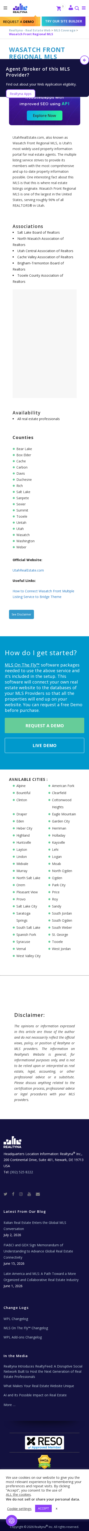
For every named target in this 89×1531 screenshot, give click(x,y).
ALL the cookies (18, 1494)
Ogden (57, 878)
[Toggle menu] (82, 8)
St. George (60, 934)
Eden (20, 821)
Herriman (59, 828)
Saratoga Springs (23, 917)
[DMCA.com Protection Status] (44, 1462)
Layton (21, 849)
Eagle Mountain (64, 814)
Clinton (21, 800)
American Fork (63, 785)
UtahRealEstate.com (28, 570)
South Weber (62, 927)
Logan (57, 856)
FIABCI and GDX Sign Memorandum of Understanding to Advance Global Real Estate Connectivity (38, 1251)
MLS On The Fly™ (22, 665)
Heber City (24, 828)
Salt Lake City (26, 906)
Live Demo (44, 745)
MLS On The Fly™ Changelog (26, 1328)
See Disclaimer (21, 614)
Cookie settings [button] (19, 1508)
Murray (21, 871)
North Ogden (62, 871)
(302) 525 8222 (21, 1172)
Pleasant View (27, 892)
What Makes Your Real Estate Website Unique (39, 1386)
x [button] (56, 1508)
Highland (23, 835)
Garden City (61, 821)
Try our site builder (63, 21)
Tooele (57, 941)
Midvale (22, 863)
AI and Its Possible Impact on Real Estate (35, 1395)
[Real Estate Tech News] (38, 1193)
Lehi (55, 849)
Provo (21, 899)
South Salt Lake (28, 927)
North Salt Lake (28, 878)
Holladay (58, 835)
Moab (56, 863)
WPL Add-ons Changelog (23, 1337)
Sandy (56, 906)
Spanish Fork (26, 934)
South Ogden (62, 920)
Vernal (21, 948)
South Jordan (62, 913)
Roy (55, 899)
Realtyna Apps (21, 93)
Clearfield (59, 793)
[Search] (76, 8)
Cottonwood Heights (61, 803)
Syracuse (23, 941)
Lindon (21, 856)
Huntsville (23, 842)
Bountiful (23, 793)
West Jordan (61, 948)
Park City (59, 885)
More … (9, 1404)
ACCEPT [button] (43, 1508)
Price (56, 892)
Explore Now (44, 115)
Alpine (21, 785)
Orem (20, 885)
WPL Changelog (16, 1318)
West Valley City (28, 956)
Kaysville (58, 842)
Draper (21, 814)
